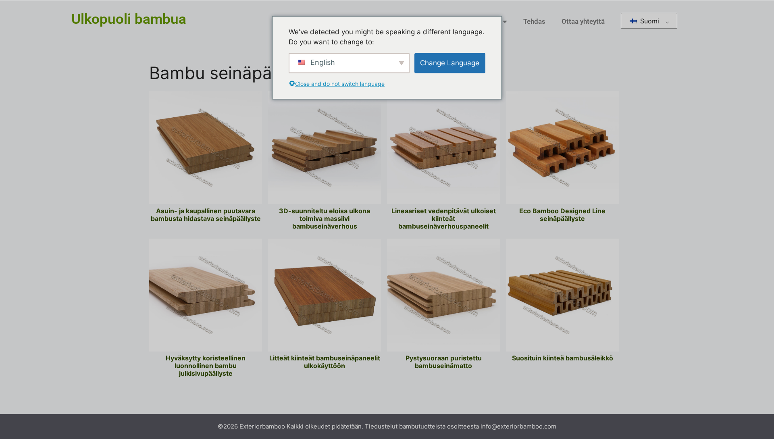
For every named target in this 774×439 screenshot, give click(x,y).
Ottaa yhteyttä (583, 21)
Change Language (449, 62)
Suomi (648, 21)
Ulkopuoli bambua (128, 19)
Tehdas (534, 21)
